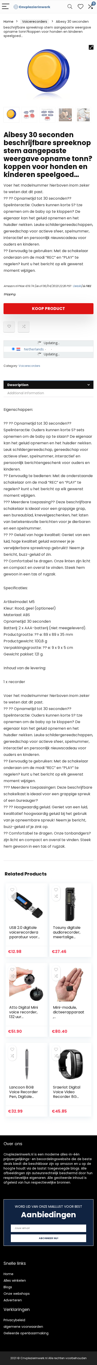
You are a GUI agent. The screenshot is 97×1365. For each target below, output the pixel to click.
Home (8, 21)
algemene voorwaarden (23, 1326)
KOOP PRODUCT (48, 308)
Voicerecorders (34, 21)
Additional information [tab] (25, 393)
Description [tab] (17, 385)
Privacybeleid (14, 1320)
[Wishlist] (80, 7)
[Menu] (5, 6)
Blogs (8, 1287)
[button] (91, 47)
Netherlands (34, 349)
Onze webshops (17, 1293)
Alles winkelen (15, 1280)
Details (77, 286)
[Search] (70, 6)
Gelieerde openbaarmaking (26, 1333)
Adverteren (13, 1300)
